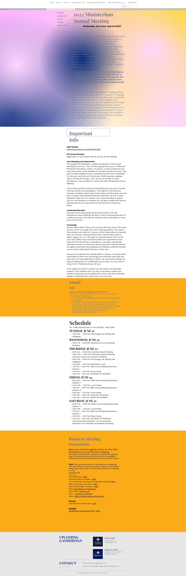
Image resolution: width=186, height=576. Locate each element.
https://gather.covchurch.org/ (85, 312)
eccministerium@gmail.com (94, 563)
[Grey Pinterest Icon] (64, 567)
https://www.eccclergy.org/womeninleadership (98, 82)
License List (84, 491)
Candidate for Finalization (85, 489)
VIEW (74, 474)
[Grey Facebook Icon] (60, 567)
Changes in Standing (83, 494)
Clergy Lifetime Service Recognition (89, 496)
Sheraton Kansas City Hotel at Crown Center (88, 292)
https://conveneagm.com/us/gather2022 (84, 149)
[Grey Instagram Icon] (68, 567)
